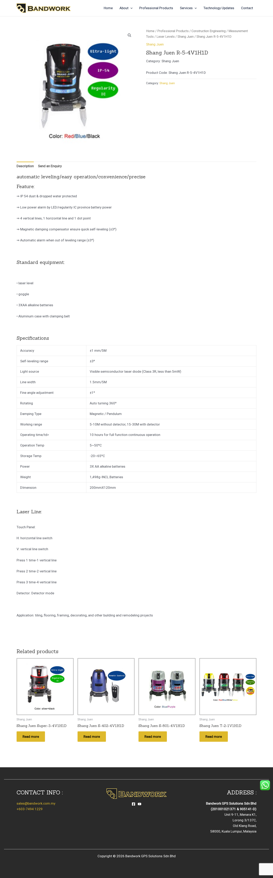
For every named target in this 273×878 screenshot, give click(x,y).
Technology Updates (218, 8)
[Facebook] (133, 804)
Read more (31, 737)
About (124, 8)
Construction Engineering (208, 31)
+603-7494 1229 (30, 809)
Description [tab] (25, 166)
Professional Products (156, 8)
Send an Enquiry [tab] (50, 166)
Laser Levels (165, 37)
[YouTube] (139, 804)
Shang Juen (185, 37)
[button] (131, 8)
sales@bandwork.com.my (36, 803)
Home (108, 8)
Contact (247, 8)
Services (186, 8)
